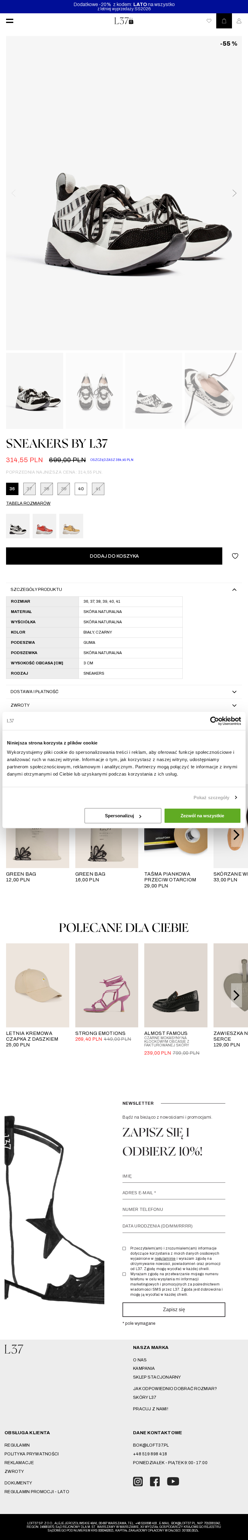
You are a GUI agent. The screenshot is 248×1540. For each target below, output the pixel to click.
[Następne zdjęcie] (234, 193)
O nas (140, 1360)
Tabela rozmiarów (28, 503)
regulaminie (165, 1258)
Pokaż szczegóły (212, 797)
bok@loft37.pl (151, 1445)
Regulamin (17, 1445)
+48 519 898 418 (150, 1454)
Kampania (144, 1368)
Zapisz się (174, 1309)
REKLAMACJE (19, 1463)
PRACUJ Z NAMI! (150, 1409)
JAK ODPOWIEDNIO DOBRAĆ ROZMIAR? (175, 1388)
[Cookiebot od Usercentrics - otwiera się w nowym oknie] (214, 720)
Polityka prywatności (32, 1454)
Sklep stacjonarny (157, 1377)
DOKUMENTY (18, 1483)
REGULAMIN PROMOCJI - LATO (37, 1492)
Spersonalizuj (119, 815)
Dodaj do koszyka (114, 556)
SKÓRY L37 (145, 1397)
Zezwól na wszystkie (202, 815)
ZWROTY (14, 1471)
